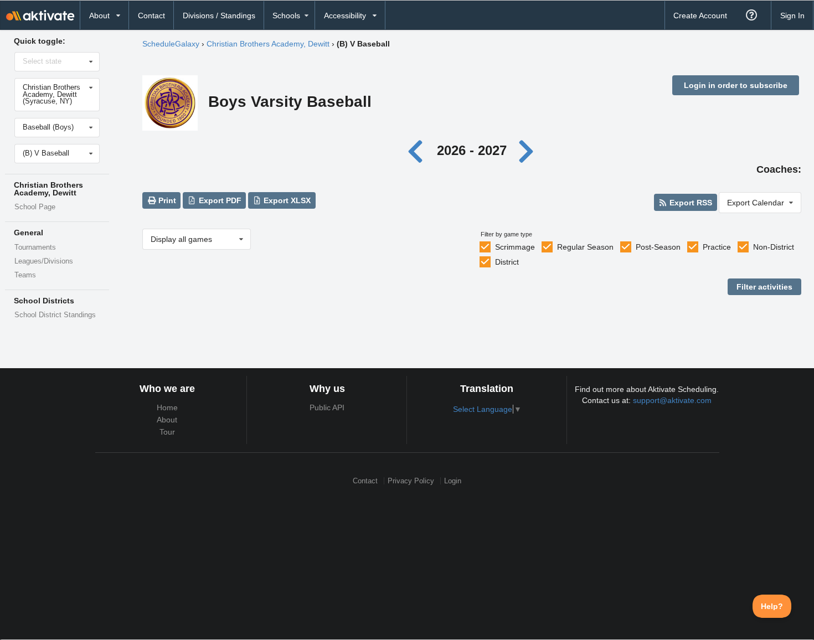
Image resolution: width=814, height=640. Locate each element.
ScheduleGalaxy (170, 43)
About (167, 419)
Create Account (700, 15)
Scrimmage (515, 246)
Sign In (792, 15)
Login (452, 480)
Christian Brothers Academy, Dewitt (268, 43)
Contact (151, 15)
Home (167, 407)
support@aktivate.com (672, 400)
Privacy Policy (411, 480)
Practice (717, 246)
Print (166, 200)
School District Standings (55, 315)
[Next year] (527, 150)
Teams (25, 275)
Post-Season (658, 246)
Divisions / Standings (219, 15)
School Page (34, 207)
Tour (167, 431)
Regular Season (585, 246)
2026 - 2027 (472, 150)
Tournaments (35, 247)
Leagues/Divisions (43, 261)
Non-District (773, 246)
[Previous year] (418, 150)
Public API (327, 407)
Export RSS (689, 202)
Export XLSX (286, 200)
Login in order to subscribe (735, 85)
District (507, 261)
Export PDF (219, 200)
